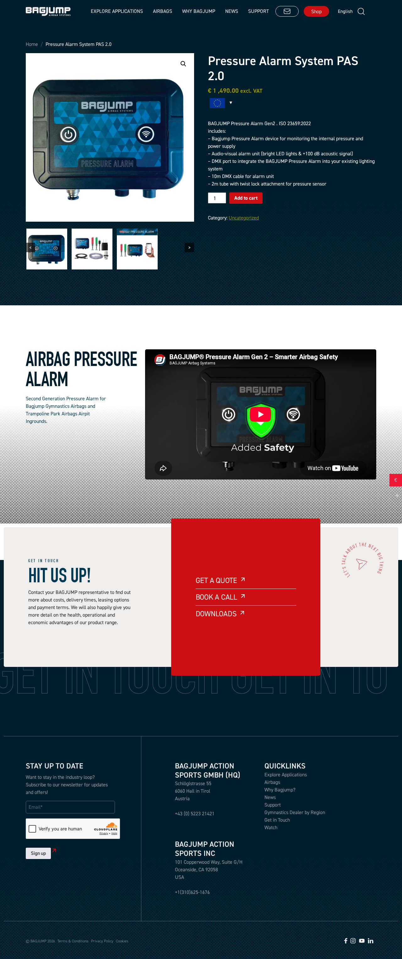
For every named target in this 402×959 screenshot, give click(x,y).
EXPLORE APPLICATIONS (117, 11)
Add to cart (246, 198)
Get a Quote (216, 580)
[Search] (361, 11)
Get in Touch (277, 820)
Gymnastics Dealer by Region (294, 812)
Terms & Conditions (73, 941)
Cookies (122, 941)
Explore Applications (285, 774)
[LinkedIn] (370, 940)
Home (32, 44)
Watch (270, 827)
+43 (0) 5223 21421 (195, 813)
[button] (183, 63)
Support (258, 11)
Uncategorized (244, 217)
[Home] (48, 11)
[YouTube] (362, 940)
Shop (316, 11)
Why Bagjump (198, 11)
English (344, 11)
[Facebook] (345, 940)
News (231, 11)
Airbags (162, 11)
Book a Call (216, 596)
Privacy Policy (102, 941)
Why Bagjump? (280, 789)
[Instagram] (353, 940)
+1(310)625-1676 (192, 892)
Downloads (216, 613)
